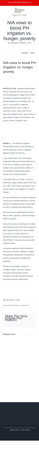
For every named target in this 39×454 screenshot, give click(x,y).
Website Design (14, 430)
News (17, 305)
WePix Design (25, 430)
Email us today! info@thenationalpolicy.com (19, 2)
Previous (25, 53)
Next (32, 53)
